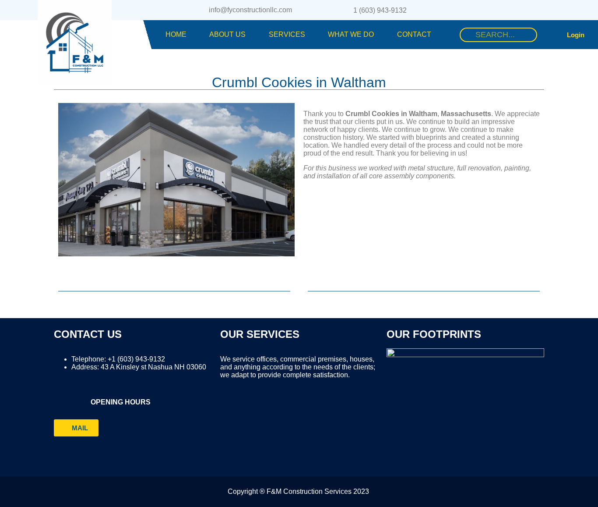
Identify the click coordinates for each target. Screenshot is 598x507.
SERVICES (287, 34)
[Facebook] (481, 10)
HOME (175, 34)
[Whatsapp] (515, 10)
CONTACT (414, 34)
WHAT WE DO (351, 34)
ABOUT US (227, 34)
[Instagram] (498, 10)
